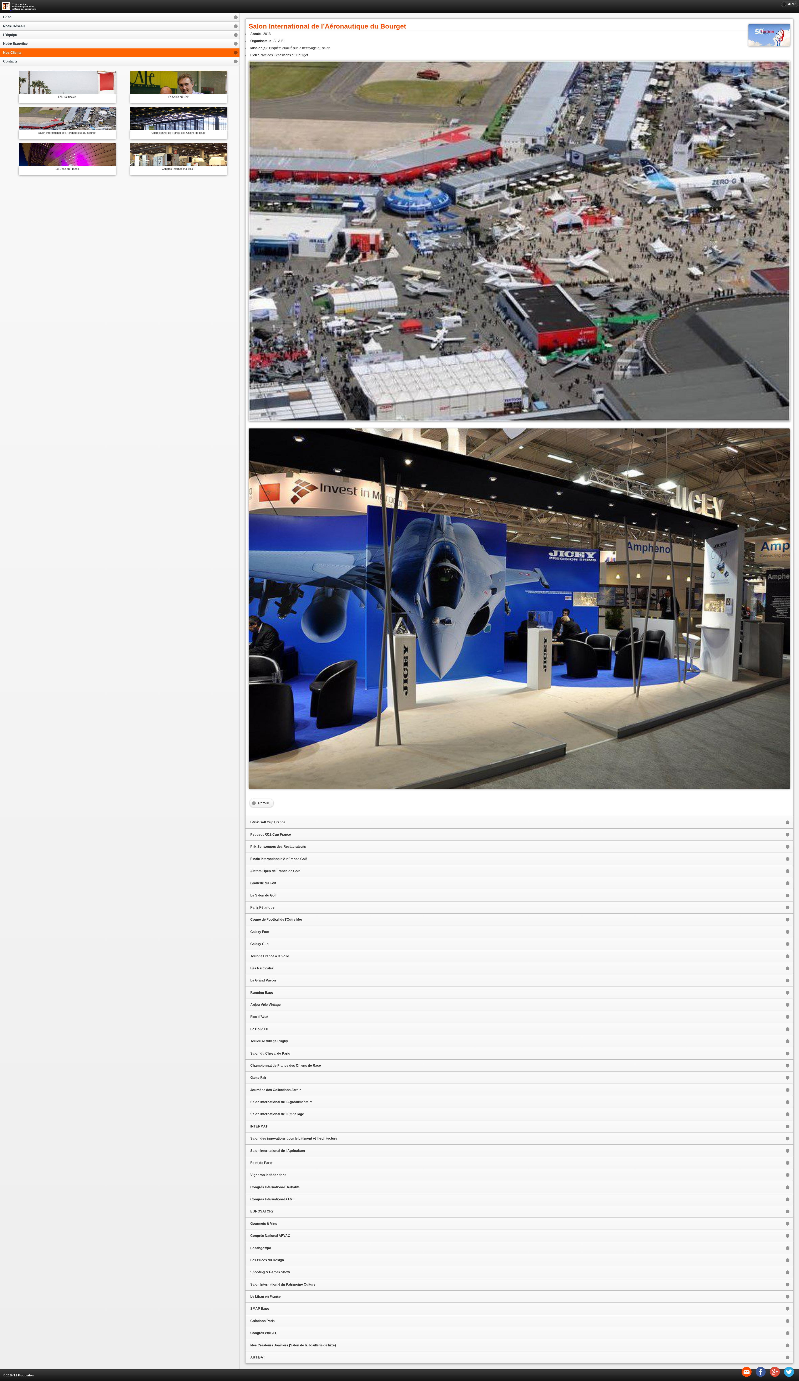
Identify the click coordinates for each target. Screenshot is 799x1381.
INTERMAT (259, 1126)
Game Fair (258, 1077)
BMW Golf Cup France (267, 822)
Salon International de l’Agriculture (277, 1150)
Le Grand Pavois (263, 980)
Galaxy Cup (259, 944)
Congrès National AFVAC (270, 1235)
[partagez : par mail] (747, 1375)
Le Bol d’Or (259, 1029)
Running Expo (261, 992)
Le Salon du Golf (263, 895)
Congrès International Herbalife (275, 1187)
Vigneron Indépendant (268, 1175)
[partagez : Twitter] (789, 1375)
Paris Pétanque (262, 907)
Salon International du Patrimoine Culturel (283, 1284)
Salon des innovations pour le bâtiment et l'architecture (293, 1138)
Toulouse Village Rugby (269, 1041)
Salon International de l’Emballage (277, 1114)
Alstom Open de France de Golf (275, 871)
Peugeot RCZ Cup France (270, 834)
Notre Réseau (14, 26)
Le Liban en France (265, 1296)
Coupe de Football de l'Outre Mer (276, 919)
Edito (7, 17)
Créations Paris (262, 1321)
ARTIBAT (257, 1357)
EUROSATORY (262, 1211)
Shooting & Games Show (270, 1272)
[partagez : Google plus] (775, 1375)
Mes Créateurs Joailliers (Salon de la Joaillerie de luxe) (293, 1345)
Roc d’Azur (259, 1017)
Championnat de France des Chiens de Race (285, 1065)
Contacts (10, 61)
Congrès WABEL (263, 1333)
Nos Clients (12, 52)
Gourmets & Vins (263, 1223)
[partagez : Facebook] (761, 1375)
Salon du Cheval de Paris (270, 1053)
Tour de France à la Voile (269, 956)
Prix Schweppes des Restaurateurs (278, 846)
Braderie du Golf (263, 883)
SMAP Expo (259, 1308)
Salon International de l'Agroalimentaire (281, 1102)
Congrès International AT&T (272, 1199)
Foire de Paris (261, 1163)
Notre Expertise (15, 43)
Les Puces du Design (267, 1260)
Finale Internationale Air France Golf (278, 859)
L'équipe (10, 35)
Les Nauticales (262, 968)
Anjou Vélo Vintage (265, 1004)
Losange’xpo (260, 1248)
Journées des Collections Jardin (275, 1090)
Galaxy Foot (259, 932)
